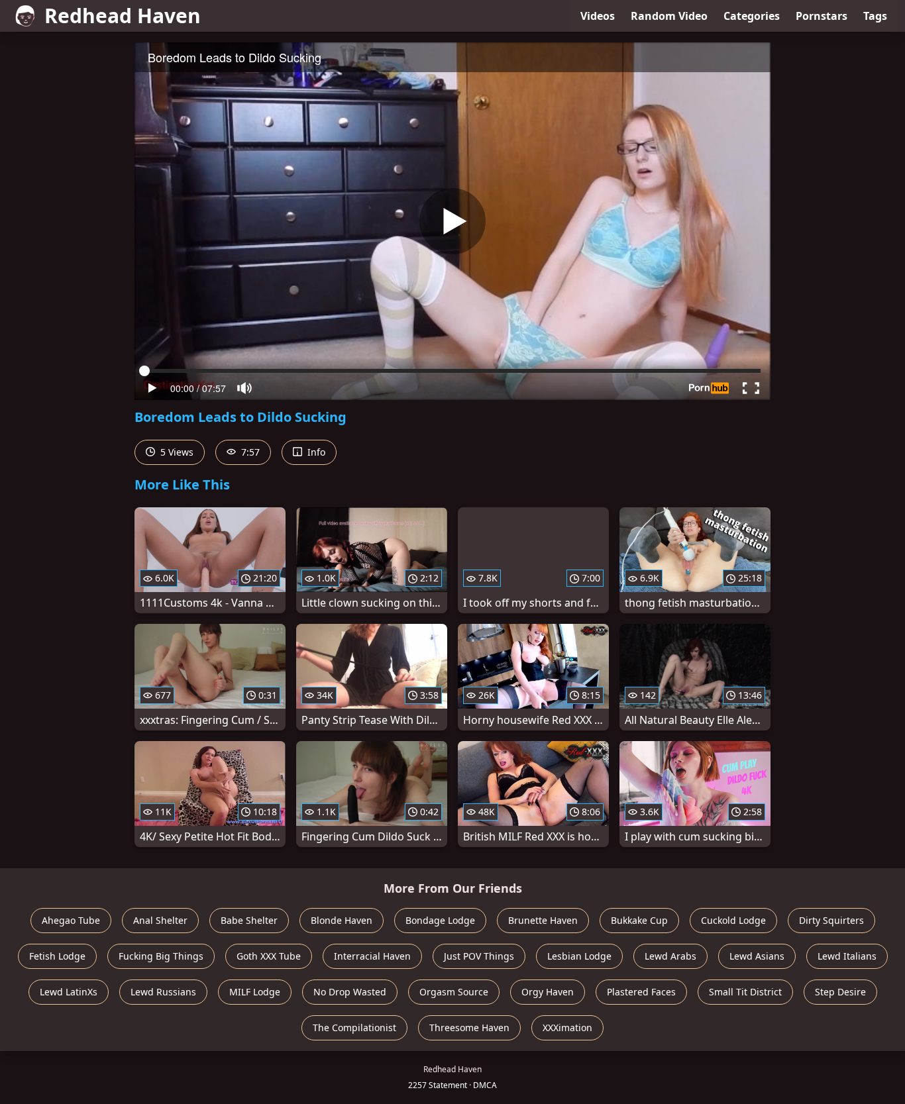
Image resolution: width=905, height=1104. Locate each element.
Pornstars (821, 16)
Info (315, 452)
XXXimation (567, 1027)
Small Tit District (745, 991)
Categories (751, 16)
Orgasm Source (453, 991)
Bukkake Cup (639, 920)
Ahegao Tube (71, 920)
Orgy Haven (547, 991)
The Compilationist (354, 1027)
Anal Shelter (160, 920)
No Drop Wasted (349, 991)
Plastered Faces (641, 991)
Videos (597, 16)
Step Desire (840, 991)
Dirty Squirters (831, 920)
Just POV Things (479, 956)
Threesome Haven (469, 1027)
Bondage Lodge (440, 920)
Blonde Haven (341, 920)
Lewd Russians (163, 991)
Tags (875, 16)
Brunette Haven (543, 920)
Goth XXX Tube (269, 956)
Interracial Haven (372, 956)
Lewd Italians (847, 956)
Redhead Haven (122, 15)
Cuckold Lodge (733, 920)
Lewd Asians (756, 956)
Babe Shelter (249, 920)
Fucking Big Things (161, 956)
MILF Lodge (254, 991)
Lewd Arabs (670, 956)
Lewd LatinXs (68, 991)
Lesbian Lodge (579, 956)
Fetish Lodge (57, 956)
